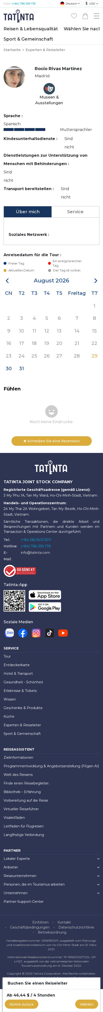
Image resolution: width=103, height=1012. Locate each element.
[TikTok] (49, 633)
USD (90, 3)
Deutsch (71, 3)
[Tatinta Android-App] (45, 608)
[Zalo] (9, 633)
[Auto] (63, 633)
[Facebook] (23, 633)
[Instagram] (36, 633)
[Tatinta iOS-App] (45, 596)
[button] (7, 280)
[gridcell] (94, 305)
